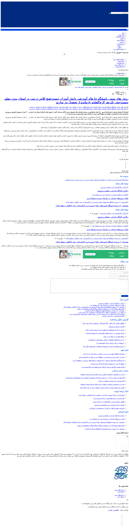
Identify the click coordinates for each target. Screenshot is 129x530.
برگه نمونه (121, 4)
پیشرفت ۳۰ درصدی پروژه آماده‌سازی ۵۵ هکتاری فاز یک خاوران (104, 310)
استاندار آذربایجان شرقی (97, 180)
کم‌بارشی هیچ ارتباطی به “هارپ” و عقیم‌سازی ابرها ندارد (106, 408)
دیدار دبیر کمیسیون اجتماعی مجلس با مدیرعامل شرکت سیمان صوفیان (102, 384)
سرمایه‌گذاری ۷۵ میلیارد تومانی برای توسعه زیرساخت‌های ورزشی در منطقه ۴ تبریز (98, 360)
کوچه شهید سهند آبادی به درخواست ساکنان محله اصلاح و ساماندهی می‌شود (100, 309)
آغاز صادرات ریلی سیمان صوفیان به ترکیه (111, 381)
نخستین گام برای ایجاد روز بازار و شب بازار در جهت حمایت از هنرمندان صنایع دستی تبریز (96, 314)
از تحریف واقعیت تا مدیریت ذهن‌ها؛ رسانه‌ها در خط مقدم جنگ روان (103, 346)
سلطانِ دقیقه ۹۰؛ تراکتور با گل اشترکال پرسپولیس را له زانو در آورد (103, 323)
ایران (87, 180)
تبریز (76, 87)
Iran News (125, 180)
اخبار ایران (115, 180)
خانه (123, 33)
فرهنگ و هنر (120, 40)
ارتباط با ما (121, 491)
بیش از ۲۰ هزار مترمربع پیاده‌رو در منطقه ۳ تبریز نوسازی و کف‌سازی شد (101, 357)
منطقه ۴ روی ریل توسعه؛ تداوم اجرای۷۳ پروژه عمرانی (107, 364)
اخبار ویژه (121, 35)
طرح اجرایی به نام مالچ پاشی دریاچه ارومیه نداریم (108, 398)
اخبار (120, 180)
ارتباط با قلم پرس (118, 2)
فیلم (119, 47)
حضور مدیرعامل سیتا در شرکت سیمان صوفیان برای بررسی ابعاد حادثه (102, 387)
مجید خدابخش (69, 180)
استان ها (81, 87)
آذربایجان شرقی (119, 87)
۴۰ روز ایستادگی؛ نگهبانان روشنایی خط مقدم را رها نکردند (106, 340)
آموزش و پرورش (107, 87)
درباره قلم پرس (119, 8)
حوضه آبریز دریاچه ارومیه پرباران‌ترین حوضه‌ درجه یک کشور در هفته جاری (101, 395)
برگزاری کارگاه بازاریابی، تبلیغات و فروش (113, 191)
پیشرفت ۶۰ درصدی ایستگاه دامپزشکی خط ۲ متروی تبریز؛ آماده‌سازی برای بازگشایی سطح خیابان (92, 206)
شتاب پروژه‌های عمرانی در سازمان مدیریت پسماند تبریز (107, 198)
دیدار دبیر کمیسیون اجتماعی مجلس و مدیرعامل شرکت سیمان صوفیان (102, 374)
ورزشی (122, 42)
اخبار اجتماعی (96, 87)
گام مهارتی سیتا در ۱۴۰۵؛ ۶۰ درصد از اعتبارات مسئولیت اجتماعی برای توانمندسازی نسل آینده (95, 378)
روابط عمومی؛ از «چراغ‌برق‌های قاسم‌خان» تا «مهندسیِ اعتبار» (104, 333)
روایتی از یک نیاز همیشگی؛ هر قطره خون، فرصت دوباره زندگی (104, 330)
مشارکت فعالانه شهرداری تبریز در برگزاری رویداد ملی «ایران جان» (103, 354)
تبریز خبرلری (78, 180)
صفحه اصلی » (120, 73)
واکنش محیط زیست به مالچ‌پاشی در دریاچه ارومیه (108, 401)
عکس (119, 45)
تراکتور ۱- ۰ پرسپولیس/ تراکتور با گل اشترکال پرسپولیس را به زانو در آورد (101, 312)
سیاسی (122, 38)
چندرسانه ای (120, 6)
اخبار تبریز (108, 180)
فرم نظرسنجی (119, 9)
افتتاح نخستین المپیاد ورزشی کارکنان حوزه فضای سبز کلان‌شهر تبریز (102, 367)
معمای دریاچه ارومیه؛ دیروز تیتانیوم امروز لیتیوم (109, 405)
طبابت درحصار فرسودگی (116, 326)
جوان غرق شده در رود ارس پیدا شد (113, 316)
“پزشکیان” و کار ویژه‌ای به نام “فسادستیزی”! (110, 343)
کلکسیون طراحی (113, 510)
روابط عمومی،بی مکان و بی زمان (113, 336)
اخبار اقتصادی (120, 36)
